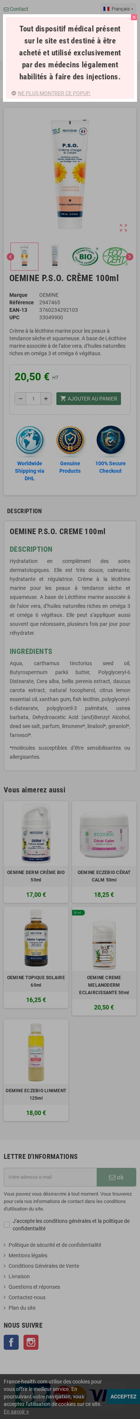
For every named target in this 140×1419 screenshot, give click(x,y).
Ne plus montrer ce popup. (54, 93)
